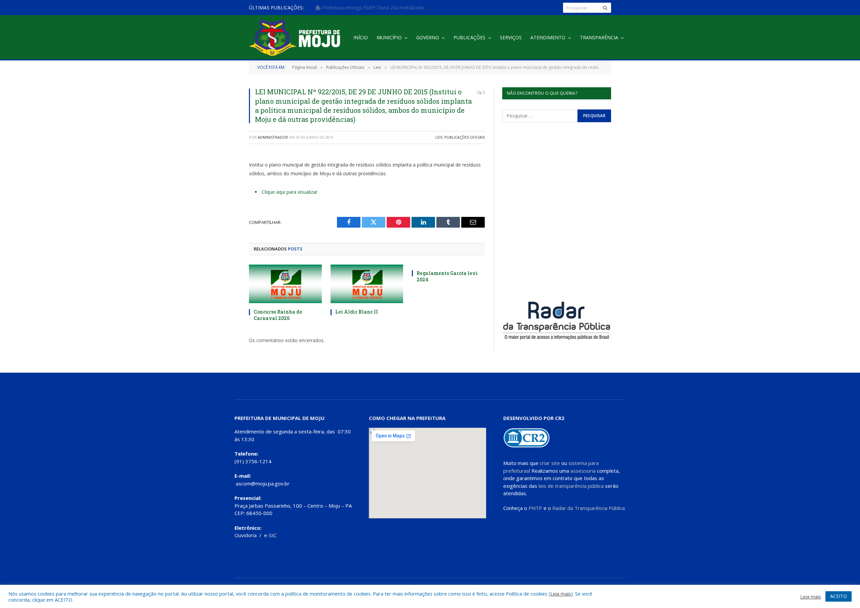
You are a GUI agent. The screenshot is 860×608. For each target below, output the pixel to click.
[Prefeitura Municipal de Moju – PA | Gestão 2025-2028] (296, 37)
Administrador (273, 137)
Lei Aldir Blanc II (356, 312)
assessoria (583, 470)
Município (389, 37)
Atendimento (547, 37)
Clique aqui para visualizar (289, 192)
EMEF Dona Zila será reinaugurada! (360, 8)
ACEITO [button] (838, 596)
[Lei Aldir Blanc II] (367, 284)
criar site (550, 463)
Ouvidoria (245, 535)
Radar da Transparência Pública (588, 508)
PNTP (535, 508)
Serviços (511, 37)
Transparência (599, 37)
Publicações (469, 37)
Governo (427, 37)
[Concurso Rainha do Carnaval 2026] (285, 284)
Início (360, 37)
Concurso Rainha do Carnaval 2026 (278, 315)
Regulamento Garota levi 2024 (447, 276)
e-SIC (270, 535)
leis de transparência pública (571, 485)
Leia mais (560, 593)
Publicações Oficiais (464, 137)
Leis (438, 137)
